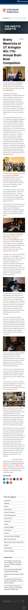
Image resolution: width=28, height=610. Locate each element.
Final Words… (8, 530)
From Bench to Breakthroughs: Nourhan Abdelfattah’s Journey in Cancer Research (13, 581)
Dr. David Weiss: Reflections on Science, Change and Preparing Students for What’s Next (13, 587)
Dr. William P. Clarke (17, 121)
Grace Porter (18, 387)
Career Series (8, 518)
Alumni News (8, 509)
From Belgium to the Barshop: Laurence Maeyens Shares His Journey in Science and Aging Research (12, 563)
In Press (6, 533)
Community (7, 521)
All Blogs (6, 503)
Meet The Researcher (10, 539)
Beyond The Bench (9, 512)
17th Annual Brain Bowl (13, 89)
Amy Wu (22, 353)
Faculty (6, 524)
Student (6, 545)
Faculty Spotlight (9, 527)
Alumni (6, 506)
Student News (8, 548)
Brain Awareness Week (14, 245)
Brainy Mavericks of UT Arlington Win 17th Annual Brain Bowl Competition (12, 51)
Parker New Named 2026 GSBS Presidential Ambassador (13, 570)
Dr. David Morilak (14, 240)
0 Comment (21, 39)
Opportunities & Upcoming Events (14, 542)
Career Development (10, 515)
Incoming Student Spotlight (12, 536)
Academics (7, 500)
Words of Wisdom (9, 551)
